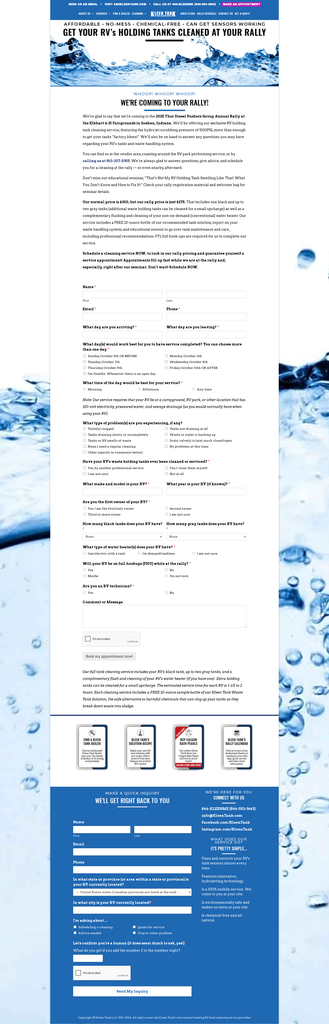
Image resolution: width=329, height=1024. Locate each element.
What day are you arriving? (110, 327)
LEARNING (137, 13)
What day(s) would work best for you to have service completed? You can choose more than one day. (162, 346)
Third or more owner (104, 514)
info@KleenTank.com (222, 816)
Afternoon (150, 389)
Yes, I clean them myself (188, 468)
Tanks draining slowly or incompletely (118, 434)
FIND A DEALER (121, 13)
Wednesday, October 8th (189, 362)
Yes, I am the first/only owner (111, 508)
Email (89, 309)
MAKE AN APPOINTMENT (241, 4)
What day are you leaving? (192, 327)
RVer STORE (187, 13)
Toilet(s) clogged (101, 429)
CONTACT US (225, 13)
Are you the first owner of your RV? (116, 502)
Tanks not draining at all (189, 429)
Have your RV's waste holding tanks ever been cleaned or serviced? (146, 462)
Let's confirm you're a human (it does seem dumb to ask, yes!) (130, 943)
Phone (173, 309)
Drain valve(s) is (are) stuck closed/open (201, 440)
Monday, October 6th (186, 356)
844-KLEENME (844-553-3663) (229, 809)
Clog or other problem (154, 933)
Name (89, 287)
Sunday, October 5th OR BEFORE (112, 356)
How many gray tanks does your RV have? (205, 526)
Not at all (177, 474)
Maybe (93, 576)
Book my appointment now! (109, 656)
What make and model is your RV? (116, 484)
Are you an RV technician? (108, 586)
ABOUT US (84, 13)
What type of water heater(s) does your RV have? (129, 547)
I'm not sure (179, 576)
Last (169, 300)
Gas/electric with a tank (106, 553)
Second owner (181, 508)
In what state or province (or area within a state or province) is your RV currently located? (130, 882)
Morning (95, 389)
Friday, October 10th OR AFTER (194, 368)
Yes (90, 570)
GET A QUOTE (242, 13)
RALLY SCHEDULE (206, 13)
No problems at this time (189, 446)
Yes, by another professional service (116, 468)
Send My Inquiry (132, 991)
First (86, 300)
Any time (204, 389)
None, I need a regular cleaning (112, 446)
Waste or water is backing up (193, 434)
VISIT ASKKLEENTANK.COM (125, 4)
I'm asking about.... (91, 920)
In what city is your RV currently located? (113, 903)
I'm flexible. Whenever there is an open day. (122, 374)
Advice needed (89, 933)
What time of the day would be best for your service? (133, 383)
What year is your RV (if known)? (198, 484)
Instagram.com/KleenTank (227, 829)
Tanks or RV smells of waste (109, 440)
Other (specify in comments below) (115, 452)
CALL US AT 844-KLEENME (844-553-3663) (184, 4)
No (172, 570)
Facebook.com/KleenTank (226, 822)
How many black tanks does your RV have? (123, 526)
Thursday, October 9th (105, 368)
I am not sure (98, 474)
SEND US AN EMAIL (83, 4)
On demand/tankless (158, 553)
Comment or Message (103, 602)
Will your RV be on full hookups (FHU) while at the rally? (137, 564)
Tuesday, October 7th (104, 362)
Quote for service (150, 927)
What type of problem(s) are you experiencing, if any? (133, 423)
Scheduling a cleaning (95, 927)
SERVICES (101, 13)
